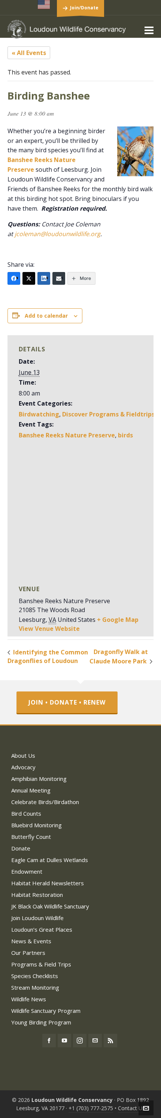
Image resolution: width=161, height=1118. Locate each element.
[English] (44, 4)
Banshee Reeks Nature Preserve (67, 435)
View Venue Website (49, 628)
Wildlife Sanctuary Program (45, 1010)
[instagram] (79, 1040)
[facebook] (49, 1040)
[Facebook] (13, 278)
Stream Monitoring (35, 987)
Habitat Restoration (37, 894)
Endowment (26, 871)
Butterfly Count (31, 836)
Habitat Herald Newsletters (47, 883)
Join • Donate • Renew (67, 702)
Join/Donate (84, 7)
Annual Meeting (31, 790)
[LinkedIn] (43, 278)
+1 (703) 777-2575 (91, 1108)
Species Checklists (34, 976)
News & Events (31, 941)
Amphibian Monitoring (39, 778)
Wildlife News (28, 999)
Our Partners (28, 952)
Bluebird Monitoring (36, 825)
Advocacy (23, 767)
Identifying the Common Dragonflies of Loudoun (47, 656)
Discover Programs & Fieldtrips (108, 414)
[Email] (58, 278)
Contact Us (131, 1108)
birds (125, 435)
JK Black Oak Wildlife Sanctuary (50, 906)
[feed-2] (110, 1040)
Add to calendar (46, 315)
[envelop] (95, 1040)
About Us (23, 755)
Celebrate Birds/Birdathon (45, 802)
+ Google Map (118, 619)
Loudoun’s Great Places (41, 929)
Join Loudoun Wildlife (37, 918)
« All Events (29, 53)
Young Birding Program (41, 1022)
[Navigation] (149, 30)
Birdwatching (39, 414)
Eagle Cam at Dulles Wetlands (49, 860)
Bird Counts (26, 813)
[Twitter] (28, 278)
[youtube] (64, 1040)
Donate (20, 848)
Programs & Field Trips (41, 964)
